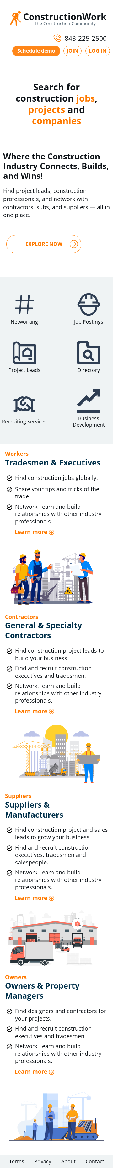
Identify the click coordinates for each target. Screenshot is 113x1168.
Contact (95, 1161)
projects (46, 109)
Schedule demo (36, 50)
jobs (85, 98)
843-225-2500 (86, 38)
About (68, 1161)
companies (56, 120)
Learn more (30, 531)
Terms (16, 1161)
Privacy (42, 1161)
